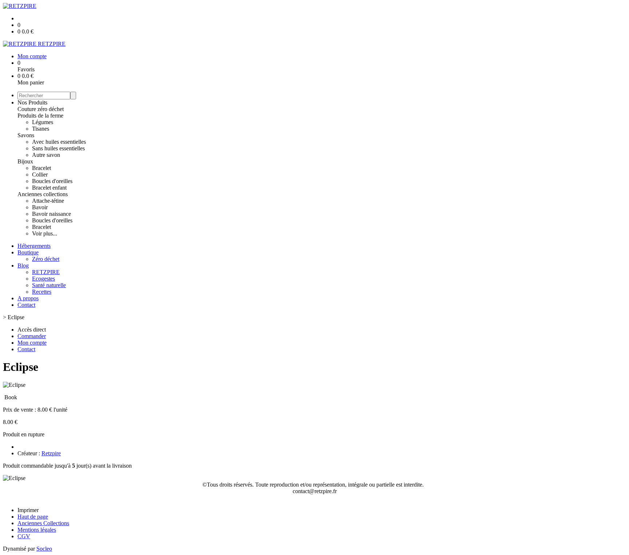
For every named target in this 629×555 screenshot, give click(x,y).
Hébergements (34, 246)
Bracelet (41, 168)
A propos (28, 298)
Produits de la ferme (40, 115)
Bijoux (25, 161)
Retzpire (51, 453)
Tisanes (40, 129)
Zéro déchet (45, 259)
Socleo (44, 549)
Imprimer (28, 510)
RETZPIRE (46, 272)
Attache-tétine (48, 201)
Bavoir (40, 207)
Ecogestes (43, 278)
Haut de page (32, 517)
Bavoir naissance (51, 214)
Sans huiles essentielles (58, 148)
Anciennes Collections (43, 523)
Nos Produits (32, 102)
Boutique (28, 252)
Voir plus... (44, 233)
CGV (23, 536)
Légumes (42, 122)
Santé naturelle (49, 285)
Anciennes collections (42, 194)
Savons (25, 135)
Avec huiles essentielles (59, 142)
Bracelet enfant (49, 188)
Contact (26, 305)
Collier (40, 174)
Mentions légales (36, 530)
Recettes (41, 292)
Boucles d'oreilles (52, 181)
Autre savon (46, 155)
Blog (23, 265)
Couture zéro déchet (40, 109)
